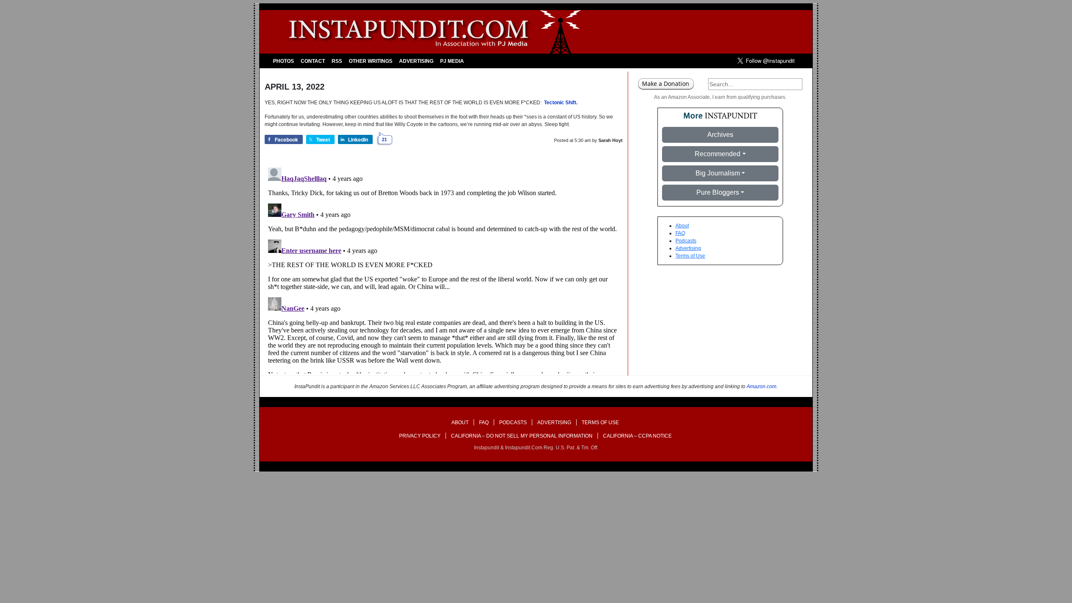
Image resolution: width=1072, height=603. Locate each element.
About (682, 226)
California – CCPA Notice (637, 436)
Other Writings (370, 61)
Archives (720, 134)
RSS (337, 61)
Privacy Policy (420, 436)
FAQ (680, 233)
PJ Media (452, 61)
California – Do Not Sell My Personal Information (522, 436)
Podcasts (685, 241)
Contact (313, 61)
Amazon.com (761, 386)
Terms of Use (690, 256)
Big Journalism (718, 173)
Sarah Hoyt (610, 140)
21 (384, 139)
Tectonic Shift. (560, 103)
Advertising (416, 61)
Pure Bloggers (717, 192)
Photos (283, 61)
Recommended (717, 153)
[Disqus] (444, 269)
